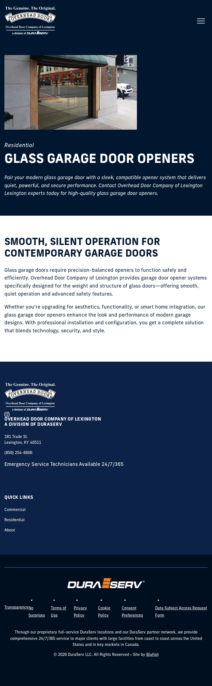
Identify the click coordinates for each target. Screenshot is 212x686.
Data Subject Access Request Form (181, 611)
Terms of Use (58, 611)
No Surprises (36, 611)
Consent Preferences (132, 611)
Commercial (15, 510)
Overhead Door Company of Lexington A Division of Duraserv (52, 422)
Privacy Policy (80, 611)
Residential (14, 520)
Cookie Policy (104, 611)
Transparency (16, 608)
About (9, 530)
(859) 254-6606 (18, 453)
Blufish (152, 655)
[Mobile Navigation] (201, 21)
